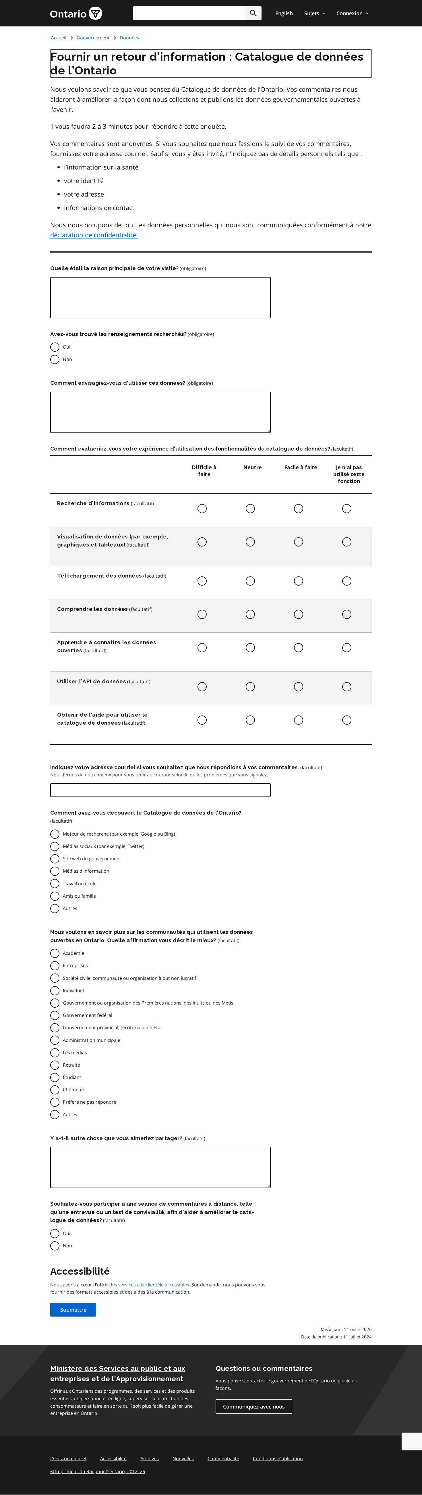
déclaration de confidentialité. (94, 234)
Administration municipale (91, 1040)
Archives (149, 1458)
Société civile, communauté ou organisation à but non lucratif (129, 978)
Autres (70, 908)
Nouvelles (183, 1458)
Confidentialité (223, 1458)
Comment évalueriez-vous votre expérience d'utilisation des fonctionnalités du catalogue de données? (190, 448)
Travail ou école (79, 883)
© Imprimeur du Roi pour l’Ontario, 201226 (97, 1471)
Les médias (75, 1052)
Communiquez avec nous (254, 1406)
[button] (253, 13)
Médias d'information (86, 871)
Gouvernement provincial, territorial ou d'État (112, 1027)
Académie (73, 953)
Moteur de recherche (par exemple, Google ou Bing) (119, 834)
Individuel (73, 990)
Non (67, 359)
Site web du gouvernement (92, 858)
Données (129, 37)
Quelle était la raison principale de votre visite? (114, 268)
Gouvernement (93, 37)
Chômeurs (74, 1089)
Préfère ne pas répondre (89, 1102)
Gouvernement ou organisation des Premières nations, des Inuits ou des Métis (148, 1003)
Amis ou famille (79, 896)
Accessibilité (113, 1458)
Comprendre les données (92, 609)
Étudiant (72, 1077)
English (284, 13)
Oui (66, 347)
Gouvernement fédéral (87, 1015)
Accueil (58, 37)
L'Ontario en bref (68, 1458)
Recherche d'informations (93, 503)
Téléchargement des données (99, 575)
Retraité (71, 1065)
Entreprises (75, 965)
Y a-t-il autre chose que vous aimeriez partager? (116, 1138)
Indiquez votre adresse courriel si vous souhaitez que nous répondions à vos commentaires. (174, 767)
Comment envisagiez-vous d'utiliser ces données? (117, 383)
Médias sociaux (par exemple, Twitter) (103, 846)
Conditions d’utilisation (278, 1458)
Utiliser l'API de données (91, 681)
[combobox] (197, 13)
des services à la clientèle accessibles (149, 1285)
